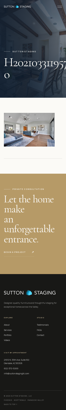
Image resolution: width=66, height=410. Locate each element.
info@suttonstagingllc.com (16, 373)
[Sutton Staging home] (17, 6)
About (6, 324)
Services (8, 330)
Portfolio (7, 335)
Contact (40, 335)
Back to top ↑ (10, 404)
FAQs (39, 330)
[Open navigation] (58, 6)
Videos (7, 340)
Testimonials (43, 324)
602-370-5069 (11, 368)
